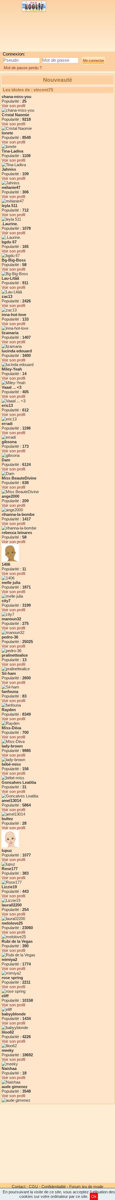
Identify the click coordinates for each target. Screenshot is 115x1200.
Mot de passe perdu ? (23, 67)
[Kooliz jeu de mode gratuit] (33, 11)
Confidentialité (53, 1186)
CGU (33, 1186)
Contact (18, 1186)
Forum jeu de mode (86, 1186)
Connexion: (14, 54)
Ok (94, 1196)
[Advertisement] (44, 33)
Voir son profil (13, 105)
